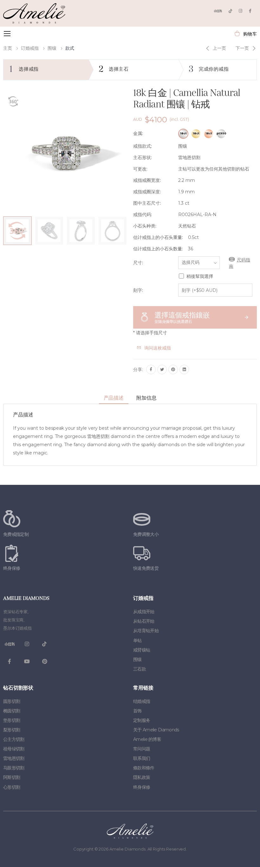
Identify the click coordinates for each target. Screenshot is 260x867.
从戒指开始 (143, 611)
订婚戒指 (30, 48)
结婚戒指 (141, 701)
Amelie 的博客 (147, 739)
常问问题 (141, 749)
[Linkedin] (184, 369)
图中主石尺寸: (147, 203)
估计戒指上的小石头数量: (158, 249)
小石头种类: (144, 226)
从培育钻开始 (146, 630)
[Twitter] (162, 369)
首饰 (137, 711)
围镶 (52, 48)
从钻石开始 (143, 621)
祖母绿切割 (13, 749)
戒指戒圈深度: (147, 192)
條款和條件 (143, 768)
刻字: (138, 290)
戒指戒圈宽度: (147, 180)
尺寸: (138, 263)
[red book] (218, 11)
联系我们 (141, 758)
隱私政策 (141, 777)
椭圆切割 (11, 711)
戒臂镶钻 (141, 650)
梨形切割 (11, 730)
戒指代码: (142, 214)
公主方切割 (13, 739)
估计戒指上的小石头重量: (158, 237)
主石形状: (142, 157)
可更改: (140, 169)
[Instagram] (240, 11)
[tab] (113, 398)
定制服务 (141, 720)
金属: (138, 133)
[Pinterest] (173, 369)
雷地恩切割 (13, 758)
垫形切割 (11, 720)
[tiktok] (230, 11)
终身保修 (141, 787)
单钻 (137, 640)
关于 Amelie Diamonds (156, 730)
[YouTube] (27, 661)
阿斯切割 (11, 777)
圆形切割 (11, 701)
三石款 (139, 669)
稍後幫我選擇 (199, 276)
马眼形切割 (13, 768)
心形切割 (11, 787)
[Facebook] (250, 11)
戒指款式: (142, 146)
